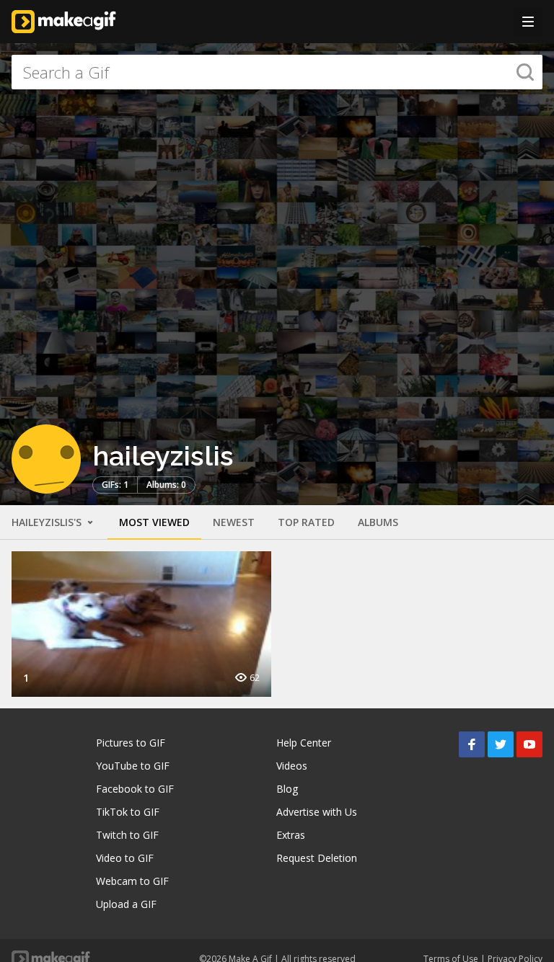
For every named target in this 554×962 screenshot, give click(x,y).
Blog (287, 789)
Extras (290, 835)
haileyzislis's (48, 522)
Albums (378, 522)
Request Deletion (316, 858)
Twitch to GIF (127, 835)
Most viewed (154, 522)
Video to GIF (125, 858)
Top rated (306, 522)
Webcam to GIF (132, 881)
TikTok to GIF (127, 812)
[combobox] (277, 72)
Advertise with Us (316, 812)
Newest (234, 522)
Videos (291, 765)
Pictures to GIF (130, 742)
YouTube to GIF (133, 765)
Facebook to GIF (135, 789)
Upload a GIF (126, 904)
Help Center (303, 742)
